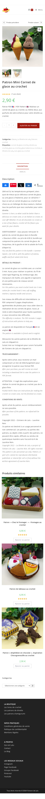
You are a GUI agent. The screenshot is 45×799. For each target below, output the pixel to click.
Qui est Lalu (9, 745)
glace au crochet (15, 148)
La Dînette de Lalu (24, 139)
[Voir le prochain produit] (41, 22)
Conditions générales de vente (17, 726)
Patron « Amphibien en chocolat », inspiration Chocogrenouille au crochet (22, 654)
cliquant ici (13, 342)
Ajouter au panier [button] (22, 540)
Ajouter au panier (28, 125)
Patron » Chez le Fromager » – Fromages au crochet (23, 523)
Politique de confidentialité (15, 729)
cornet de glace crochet (19, 145)
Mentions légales (11, 732)
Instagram (8, 764)
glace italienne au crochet (30, 148)
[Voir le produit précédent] (4, 22)
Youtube (7, 776)
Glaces (14, 139)
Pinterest (8, 773)
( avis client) (16, 94)
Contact (7, 748)
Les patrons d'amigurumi (14, 713)
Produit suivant (33, 22)
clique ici (6, 247)
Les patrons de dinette (13, 710)
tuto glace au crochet (22, 151)
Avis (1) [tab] (22, 172)
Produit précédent (12, 22)
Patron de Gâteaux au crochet (22, 589)
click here (23, 257)
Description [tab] (22, 166)
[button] (40, 29)
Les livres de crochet (12, 707)
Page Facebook (10, 767)
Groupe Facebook (11, 770)
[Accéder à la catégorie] (32, 686)
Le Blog (7, 751)
